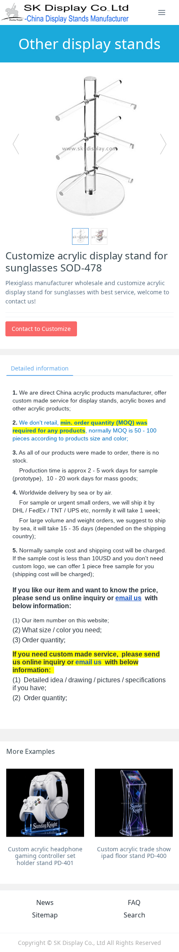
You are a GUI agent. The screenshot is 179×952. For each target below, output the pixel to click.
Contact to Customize (41, 329)
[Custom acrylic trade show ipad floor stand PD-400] (134, 803)
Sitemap (45, 915)
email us (128, 598)
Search (134, 915)
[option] (89, 148)
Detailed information (40, 368)
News (45, 902)
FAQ (134, 902)
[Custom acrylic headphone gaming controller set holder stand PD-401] (45, 803)
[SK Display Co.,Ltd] (65, 12)
